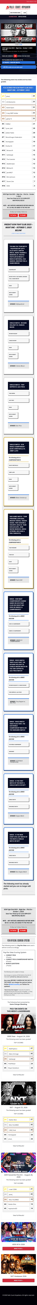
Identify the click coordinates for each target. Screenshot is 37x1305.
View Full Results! (18, 1075)
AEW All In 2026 (22, 16)
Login (24, 12)
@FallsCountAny (14, 984)
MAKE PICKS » (18, 1248)
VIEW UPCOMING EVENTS (15, 12)
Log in (5, 67)
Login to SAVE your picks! (18, 233)
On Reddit (23, 215)
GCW (20, 44)
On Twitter (13, 215)
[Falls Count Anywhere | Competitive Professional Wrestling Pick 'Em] (18, 8)
